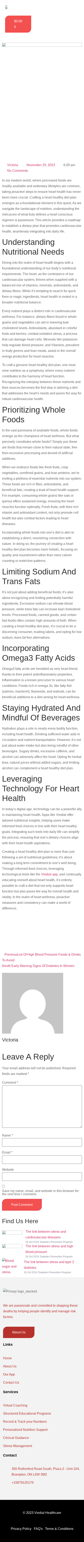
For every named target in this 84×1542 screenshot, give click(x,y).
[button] (71, 8)
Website (8, 1169)
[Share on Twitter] (42, 933)
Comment (10, 1082)
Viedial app (49, 874)
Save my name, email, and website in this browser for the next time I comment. (40, 1192)
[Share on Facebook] (42, 923)
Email (7, 1152)
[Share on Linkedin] (42, 943)
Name (7, 1135)
